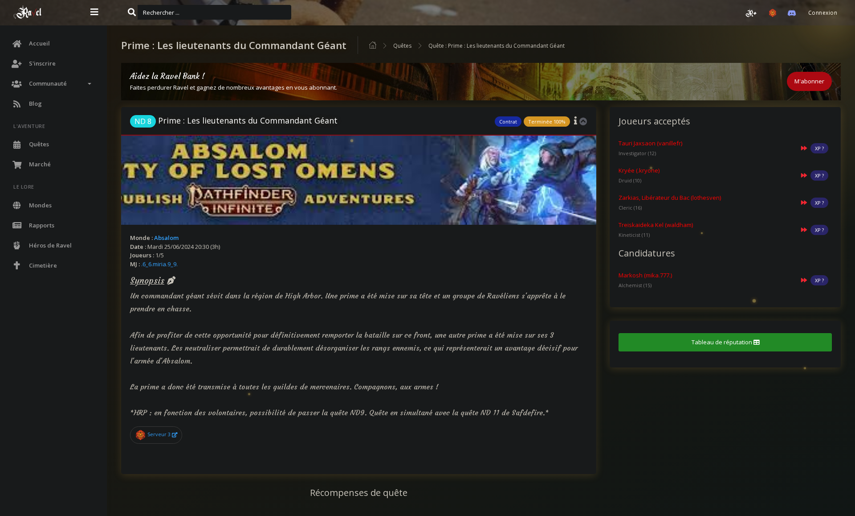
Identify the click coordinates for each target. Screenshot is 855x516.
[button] (751, 13)
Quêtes (402, 46)
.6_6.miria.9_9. (159, 264)
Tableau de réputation (722, 342)
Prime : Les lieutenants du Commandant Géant (236, 120)
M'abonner (809, 81)
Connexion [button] (822, 13)
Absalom (166, 238)
